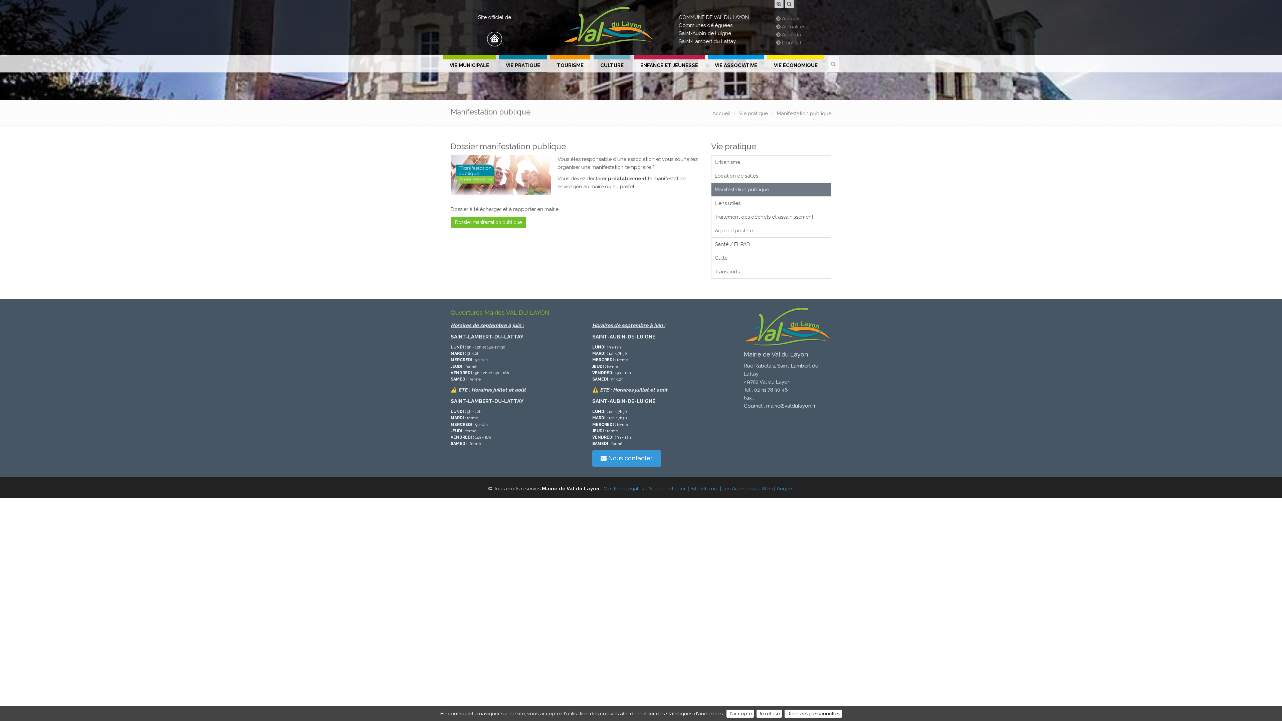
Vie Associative (736, 65)
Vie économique (796, 65)
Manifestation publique (804, 113)
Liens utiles (727, 203)
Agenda (791, 35)
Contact (791, 43)
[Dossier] (501, 175)
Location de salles (736, 176)
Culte (721, 258)
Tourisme (570, 65)
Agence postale (734, 231)
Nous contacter (630, 458)
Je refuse (769, 714)
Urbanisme (727, 162)
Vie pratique (523, 65)
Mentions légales (624, 489)
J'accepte (740, 714)
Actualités (793, 27)
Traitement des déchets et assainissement (764, 217)
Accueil (790, 19)
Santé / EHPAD (732, 244)
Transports (727, 272)
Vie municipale (469, 65)
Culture (612, 65)
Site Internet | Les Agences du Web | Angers (742, 489)
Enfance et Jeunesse (669, 65)
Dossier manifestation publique (488, 222)
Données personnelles (813, 714)
